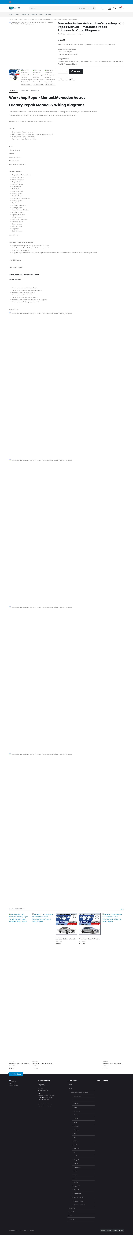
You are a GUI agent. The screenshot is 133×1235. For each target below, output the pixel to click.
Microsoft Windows (79, 1205)
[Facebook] (117, 2)
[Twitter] (120, 2)
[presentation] (9, 45)
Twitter (62, 79)
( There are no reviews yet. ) (74, 34)
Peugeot (76, 1160)
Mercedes (11, 1061)
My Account (86, 2)
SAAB (75, 1171)
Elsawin (76, 1130)
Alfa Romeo (77, 1096)
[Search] (93, 8)
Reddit (73, 79)
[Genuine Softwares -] (14, 8)
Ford (75, 1137)
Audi (75, 1100)
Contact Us (75, 2)
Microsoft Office (78, 1201)
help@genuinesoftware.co (46, 1095)
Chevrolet (77, 1111)
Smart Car (77, 1186)
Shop (16, 14)
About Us (34, 14)
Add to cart (27, 916)
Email (70, 79)
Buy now (77, 71)
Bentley (76, 1103)
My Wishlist (96, 2)
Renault (76, 1163)
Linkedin (50, 1105)
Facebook (59, 79)
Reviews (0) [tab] (35, 90)
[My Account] (109, 8)
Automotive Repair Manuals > (80, 1092)
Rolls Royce (77, 1167)
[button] (121, 909)
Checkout (48, 14)
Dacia (75, 1122)
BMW (75, 1107)
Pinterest (66, 79)
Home (10, 14)
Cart (104, 2)
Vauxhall (76, 1190)
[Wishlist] (115, 8)
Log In (110, 2)
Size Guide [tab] (24, 90)
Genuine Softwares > (77, 1197)
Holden (76, 1141)
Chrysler (76, 1115)
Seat (75, 1178)
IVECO (75, 1145)
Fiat (75, 1133)
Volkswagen (77, 1193)
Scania (76, 1175)
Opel (75, 1156)
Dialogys (76, 1126)
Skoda (76, 1182)
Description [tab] (13, 90)
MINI (75, 1152)
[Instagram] (122, 2)
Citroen (76, 1118)
